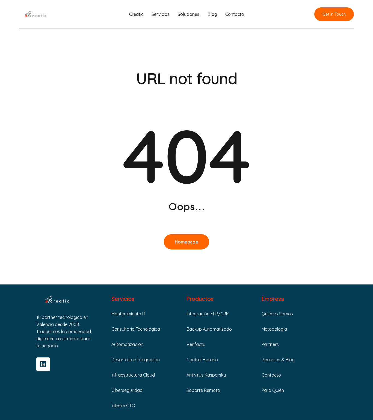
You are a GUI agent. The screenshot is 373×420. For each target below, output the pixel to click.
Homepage (186, 242)
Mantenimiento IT (128, 313)
